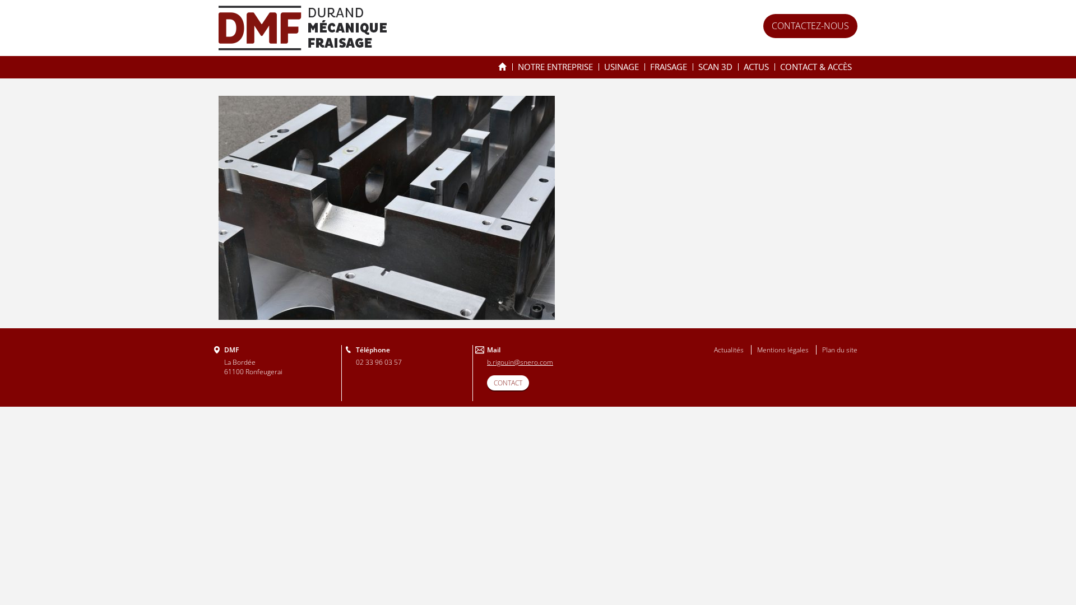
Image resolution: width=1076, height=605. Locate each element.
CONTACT (508, 383)
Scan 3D (715, 66)
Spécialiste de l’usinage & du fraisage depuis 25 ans (502, 67)
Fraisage (668, 66)
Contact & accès (816, 66)
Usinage (621, 66)
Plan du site (839, 350)
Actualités (729, 350)
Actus (756, 66)
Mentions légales (783, 350)
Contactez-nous (810, 26)
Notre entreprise (555, 66)
